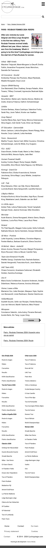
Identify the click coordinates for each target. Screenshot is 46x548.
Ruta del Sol (29, 368)
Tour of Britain (29, 418)
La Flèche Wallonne (8, 494)
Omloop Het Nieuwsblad (10, 448)
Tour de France (30, 473)
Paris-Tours (5, 519)
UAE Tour (28, 372)
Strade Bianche (7, 456)
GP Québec (5, 506)
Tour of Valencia (30, 360)
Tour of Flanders (7, 477)
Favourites (5, 368)
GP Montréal (6, 510)
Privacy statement (11, 531)
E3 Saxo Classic (7, 464)
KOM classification (8, 376)
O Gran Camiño (30, 393)
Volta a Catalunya (31, 385)
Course (31, 320)
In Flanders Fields (8, 469)
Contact (7, 536)
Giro (26, 469)
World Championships (32, 423)
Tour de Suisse (30, 410)
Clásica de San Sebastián (10, 502)
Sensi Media (31, 542)
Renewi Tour (29, 414)
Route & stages (7, 360)
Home (3, 24)
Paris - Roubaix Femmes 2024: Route (18, 340)
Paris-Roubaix (6, 481)
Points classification (9, 381)
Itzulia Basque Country (32, 389)
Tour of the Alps (30, 397)
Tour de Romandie (31, 402)
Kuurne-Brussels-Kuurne (10, 452)
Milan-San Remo (30, 435)
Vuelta (27, 464)
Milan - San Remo (8, 460)
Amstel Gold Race (8, 489)
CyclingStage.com (14, 7)
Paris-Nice (28, 376)
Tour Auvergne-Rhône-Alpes (34, 406)
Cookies (34, 531)
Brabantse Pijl (6, 485)
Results (4, 372)
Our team (34, 526)
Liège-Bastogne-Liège (9, 498)
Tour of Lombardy (7, 515)
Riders (4, 364)
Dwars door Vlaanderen (9, 473)
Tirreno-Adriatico (30, 381)
